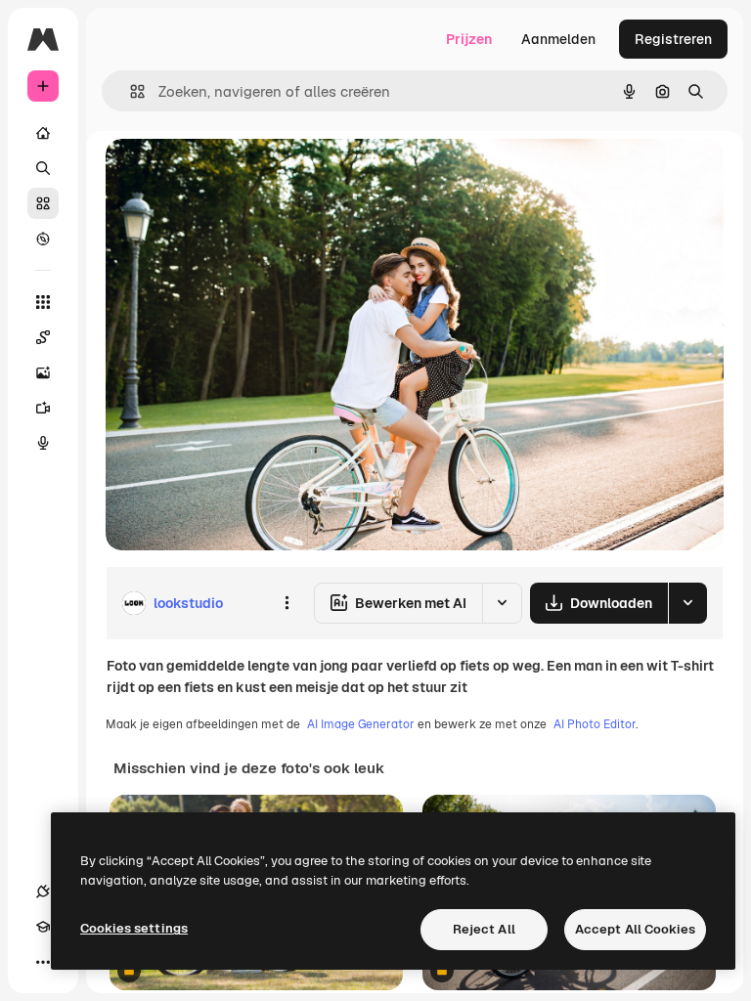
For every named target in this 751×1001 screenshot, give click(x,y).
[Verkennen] (43, 238)
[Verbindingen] (43, 891)
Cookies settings (134, 928)
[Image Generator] (43, 372)
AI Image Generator (361, 724)
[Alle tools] (43, 302)
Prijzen (469, 39)
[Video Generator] (43, 407)
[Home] (43, 133)
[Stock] (43, 203)
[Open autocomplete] (129, 91)
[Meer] (43, 962)
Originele (234, 175)
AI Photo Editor (594, 724)
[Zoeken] (43, 168)
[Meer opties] (286, 603)
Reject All (484, 929)
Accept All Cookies (635, 929)
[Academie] (43, 926)
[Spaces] (43, 337)
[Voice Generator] (43, 442)
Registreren (673, 39)
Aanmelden (558, 39)
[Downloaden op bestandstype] (687, 603)
